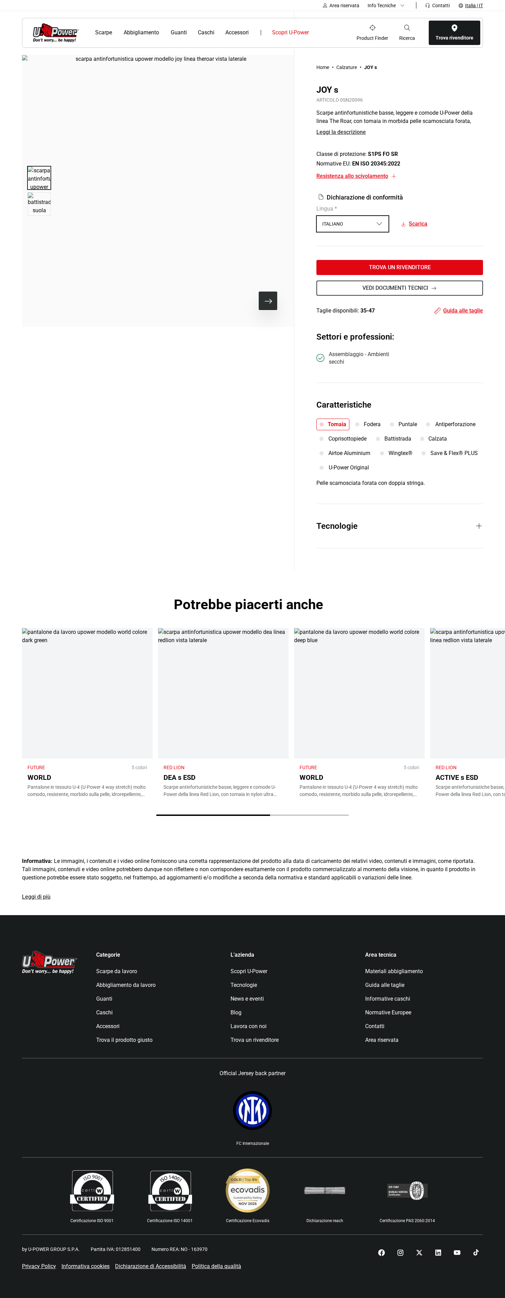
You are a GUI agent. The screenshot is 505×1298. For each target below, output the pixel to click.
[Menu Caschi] (218, 33)
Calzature (346, 67)
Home (322, 67)
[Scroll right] (268, 300)
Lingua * (326, 208)
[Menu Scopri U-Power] (314, 33)
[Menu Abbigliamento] (163, 33)
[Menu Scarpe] (116, 33)
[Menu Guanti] (190, 33)
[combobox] (352, 224)
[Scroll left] (246, 300)
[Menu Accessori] (253, 33)
